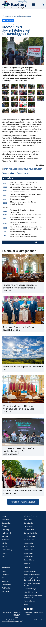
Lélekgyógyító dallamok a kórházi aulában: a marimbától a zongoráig (26, 195)
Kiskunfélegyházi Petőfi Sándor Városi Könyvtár (32, 579)
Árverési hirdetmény (17, 199)
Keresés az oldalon (30, 571)
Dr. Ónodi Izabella (30, 536)
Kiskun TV (27, 604)
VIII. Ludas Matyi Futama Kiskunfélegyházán (26, 187)
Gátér (4, 578)
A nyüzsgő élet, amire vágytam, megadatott (22, 211)
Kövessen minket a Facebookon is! (15, 173)
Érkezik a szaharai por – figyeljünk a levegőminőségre (23, 203)
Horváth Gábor (29, 546)
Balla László (28, 519)
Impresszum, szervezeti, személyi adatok (17, 615)
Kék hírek (5, 536)
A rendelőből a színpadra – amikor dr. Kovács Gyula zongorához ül (24, 183)
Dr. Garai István (29, 530)
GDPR (20, 621)
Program (5, 553)
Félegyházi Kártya (30, 589)
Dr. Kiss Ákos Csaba (30, 533)
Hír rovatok (7, 16)
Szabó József (28, 556)
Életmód (4, 526)
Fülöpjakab (5, 574)
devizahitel (7, 169)
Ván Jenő (27, 563)
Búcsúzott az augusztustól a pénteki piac (25, 215)
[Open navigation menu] (33, 4)
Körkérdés (5, 540)
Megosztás (9, 20)
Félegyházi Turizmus (30, 592)
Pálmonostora (6, 585)
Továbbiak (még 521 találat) (23, 502)
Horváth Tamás (29, 550)
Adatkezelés (7, 612)
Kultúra (4, 546)
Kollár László (28, 553)
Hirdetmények (6, 533)
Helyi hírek (18, 16)
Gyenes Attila (28, 543)
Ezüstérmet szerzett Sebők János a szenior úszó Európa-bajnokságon (26, 191)
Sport (4, 556)
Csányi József (28, 526)
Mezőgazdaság (7, 550)
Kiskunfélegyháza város (32, 574)
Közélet (27, 16)
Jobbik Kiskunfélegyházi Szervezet (27, 169)
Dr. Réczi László (29, 540)
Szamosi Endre (29, 560)
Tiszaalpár (5, 591)
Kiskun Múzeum (29, 601)
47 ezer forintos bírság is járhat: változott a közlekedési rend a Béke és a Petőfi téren (26, 228)
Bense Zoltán (28, 523)
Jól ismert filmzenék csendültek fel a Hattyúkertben (23, 223)
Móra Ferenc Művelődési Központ (32, 584)
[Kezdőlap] (15, 3)
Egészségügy (6, 523)
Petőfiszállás (6, 588)
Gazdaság (5, 530)
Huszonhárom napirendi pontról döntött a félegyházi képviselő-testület (25, 218)
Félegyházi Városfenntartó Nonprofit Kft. (33, 597)
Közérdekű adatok (28, 613)
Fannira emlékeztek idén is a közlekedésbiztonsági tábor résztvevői (24, 235)
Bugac (4, 571)
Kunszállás (5, 581)
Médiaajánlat (38, 612)
